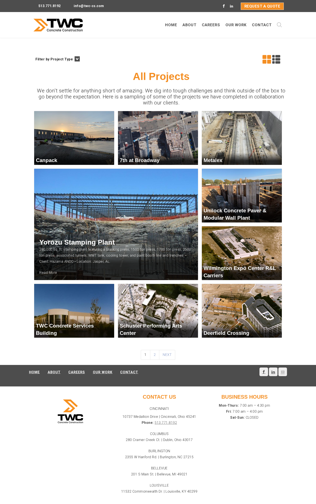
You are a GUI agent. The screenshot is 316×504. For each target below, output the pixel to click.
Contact (129, 372)
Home (34, 372)
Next (167, 355)
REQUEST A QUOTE (262, 6)
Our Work (102, 372)
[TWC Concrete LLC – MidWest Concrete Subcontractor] (58, 25)
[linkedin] (232, 6)
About (54, 372)
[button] (57, 59)
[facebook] (224, 6)
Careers (76, 372)
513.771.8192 (166, 423)
